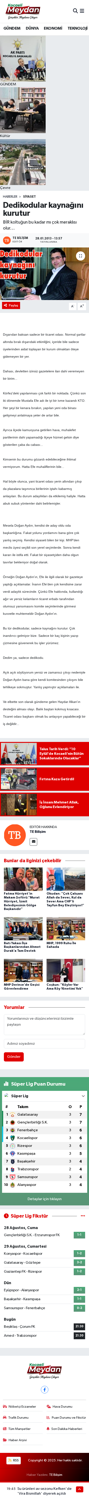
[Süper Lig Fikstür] (83, 1216)
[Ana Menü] (82, 11)
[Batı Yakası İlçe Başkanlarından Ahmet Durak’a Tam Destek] (23, 929)
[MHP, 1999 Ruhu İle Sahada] (66, 929)
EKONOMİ (53, 28)
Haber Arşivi (18, 1440)
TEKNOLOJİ (78, 28)
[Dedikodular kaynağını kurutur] (44, 273)
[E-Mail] (33, 842)
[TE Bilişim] (15, 835)
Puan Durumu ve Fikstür (69, 1417)
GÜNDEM (11, 28)
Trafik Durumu (18, 1417)
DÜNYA (32, 28)
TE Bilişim (38, 832)
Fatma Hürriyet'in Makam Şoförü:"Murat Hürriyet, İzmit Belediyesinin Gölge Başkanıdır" (22, 901)
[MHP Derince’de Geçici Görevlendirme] (23, 970)
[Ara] (75, 11)
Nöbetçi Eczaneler (22, 1406)
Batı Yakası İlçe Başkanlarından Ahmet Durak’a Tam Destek (22, 947)
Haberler (10, 196)
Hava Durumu (62, 1406)
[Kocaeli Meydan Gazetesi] (23, 11)
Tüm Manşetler (19, 1429)
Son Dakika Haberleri (66, 1429)
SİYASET (29, 196)
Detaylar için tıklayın (45, 1199)
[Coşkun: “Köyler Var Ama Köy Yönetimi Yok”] (66, 970)
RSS (16, 1460)
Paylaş (13, 305)
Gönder (14, 1057)
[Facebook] (44, 1389)
